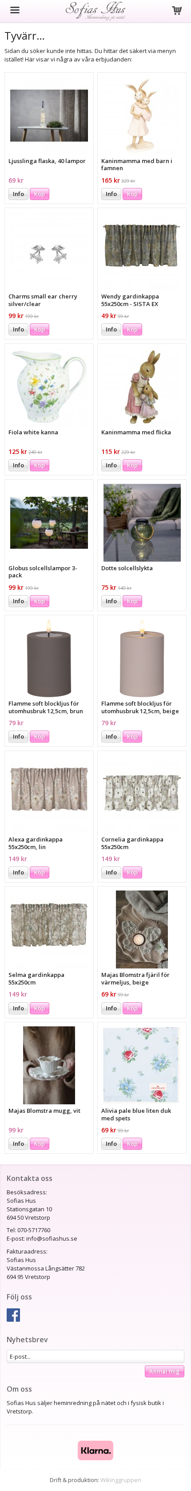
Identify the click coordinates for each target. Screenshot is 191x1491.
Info (18, 194)
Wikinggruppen (120, 1480)
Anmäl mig (164, 1371)
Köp (39, 194)
